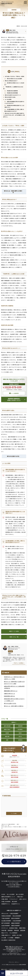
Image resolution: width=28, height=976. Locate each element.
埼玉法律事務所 (17, 916)
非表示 (17, 71)
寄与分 (20, 736)
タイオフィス (4, 928)
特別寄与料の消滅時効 (11, 90)
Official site (4, 913)
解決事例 (14, 901)
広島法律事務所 (5, 925)
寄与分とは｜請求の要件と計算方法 (13, 191)
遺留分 (20, 733)
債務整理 (17, 938)
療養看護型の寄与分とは (10, 691)
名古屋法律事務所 (6, 921)
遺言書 (7, 733)
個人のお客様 (20, 894)
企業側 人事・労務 (17, 935)
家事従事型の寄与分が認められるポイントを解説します (14, 700)
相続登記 (20, 740)
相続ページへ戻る (14, 631)
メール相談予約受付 (14, 861)
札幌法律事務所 (14, 913)
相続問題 (10, 930)
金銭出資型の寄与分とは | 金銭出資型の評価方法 (14, 687)
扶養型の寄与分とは (9, 693)
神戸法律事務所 (5, 923)
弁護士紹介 (20, 897)
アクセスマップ (13, 899)
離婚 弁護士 (22, 928)
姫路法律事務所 (15, 923)
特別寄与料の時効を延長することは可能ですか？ (14, 106)
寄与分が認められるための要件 (13, 78)
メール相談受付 (15, 393)
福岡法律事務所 (15, 925)
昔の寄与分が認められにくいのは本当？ (14, 83)
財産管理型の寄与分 (9, 696)
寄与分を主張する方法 (13, 456)
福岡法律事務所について (8, 897)
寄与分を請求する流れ (9, 97)
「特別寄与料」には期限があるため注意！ (13, 87)
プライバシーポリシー (14, 962)
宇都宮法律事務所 (6, 916)
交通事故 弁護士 (13, 928)
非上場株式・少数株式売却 (8, 940)
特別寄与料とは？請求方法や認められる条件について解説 (14, 678)
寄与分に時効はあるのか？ (10, 80)
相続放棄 (20, 726)
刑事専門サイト (15, 904)
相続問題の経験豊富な (14, 399)
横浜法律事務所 (15, 918)
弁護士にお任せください (14, 756)
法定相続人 (20, 729)
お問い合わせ (23, 899)
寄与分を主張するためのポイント (12, 95)
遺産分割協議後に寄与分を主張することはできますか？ (14, 102)
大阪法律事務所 (17, 921)
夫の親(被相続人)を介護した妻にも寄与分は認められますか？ (14, 110)
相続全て (14, 722)
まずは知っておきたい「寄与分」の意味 (13, 76)
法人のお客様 (10, 894)
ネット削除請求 (13, 933)
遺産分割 (7, 736)
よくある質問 (7, 99)
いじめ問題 (10, 938)
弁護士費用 (4, 899)
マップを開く (14, 813)
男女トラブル (4, 933)
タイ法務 (3, 938)
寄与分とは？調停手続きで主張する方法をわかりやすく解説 (14, 682)
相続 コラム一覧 (14, 637)
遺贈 (7, 740)
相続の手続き (7, 729)
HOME (3, 894)
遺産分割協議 (7, 726)
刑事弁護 (3, 930)
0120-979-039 (13, 387)
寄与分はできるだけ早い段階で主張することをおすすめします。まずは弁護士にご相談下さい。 (14, 115)
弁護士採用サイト (6, 935)
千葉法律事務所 (5, 918)
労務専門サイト (5, 904)
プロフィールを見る (18, 663)
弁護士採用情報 (5, 901)
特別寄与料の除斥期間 (11, 93)
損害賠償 (22, 930)
